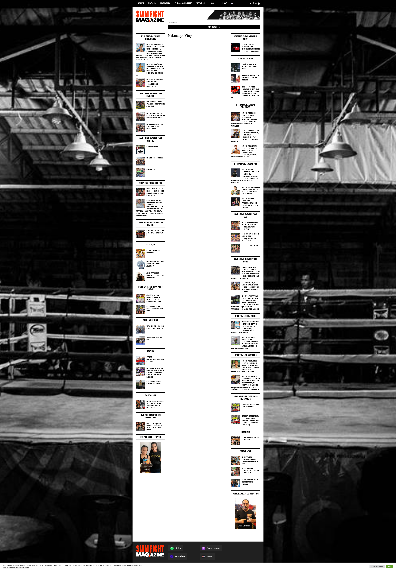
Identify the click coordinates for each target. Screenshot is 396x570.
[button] (143, 458)
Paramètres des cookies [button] (377, 566)
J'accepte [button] (389, 566)
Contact (223, 3)
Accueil (141, 3)
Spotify (178, 548)
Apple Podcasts (213, 548)
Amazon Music (180, 556)
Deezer (210, 556)
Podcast (213, 3)
